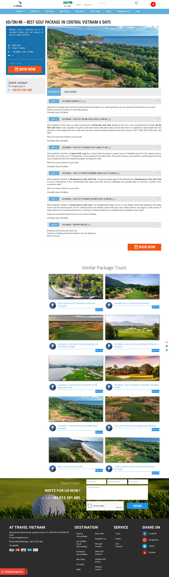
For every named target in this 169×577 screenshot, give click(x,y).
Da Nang (50, 11)
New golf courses (98, 545)
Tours (116, 534)
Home (79, 5)
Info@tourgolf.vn (13, 571)
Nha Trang (64, 11)
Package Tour (123, 11)
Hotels (116, 539)
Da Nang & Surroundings (81, 553)
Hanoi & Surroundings (81, 535)
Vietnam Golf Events (100, 560)
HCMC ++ (35, 11)
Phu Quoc (79, 11)
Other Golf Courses (99, 552)
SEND (137, 506)
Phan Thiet (95, 11)
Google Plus (152, 540)
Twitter (150, 546)
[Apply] (136, 3)
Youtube (151, 552)
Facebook (152, 533)
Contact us (88, 5)
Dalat (108, 11)
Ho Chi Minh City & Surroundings (81, 544)
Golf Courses (116, 545)
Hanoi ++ (20, 11)
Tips (138, 11)
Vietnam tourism (98, 568)
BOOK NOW (27, 69)
